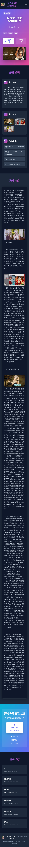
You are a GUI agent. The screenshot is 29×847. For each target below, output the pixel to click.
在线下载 (9, 41)
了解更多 (21, 41)
